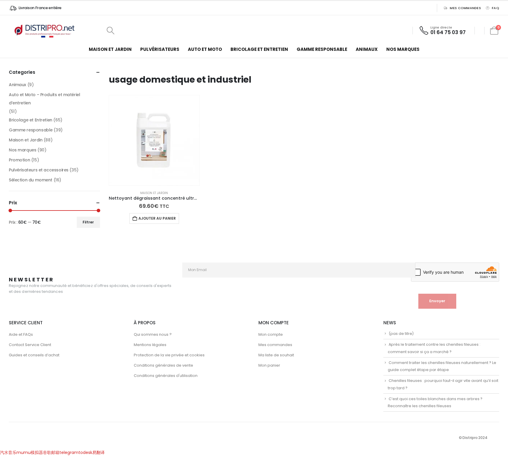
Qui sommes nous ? (153, 334)
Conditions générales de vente (163, 365)
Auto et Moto (205, 49)
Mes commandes (465, 8)
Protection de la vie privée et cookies (169, 355)
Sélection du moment (30, 180)
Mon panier (269, 365)
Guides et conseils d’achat (34, 355)
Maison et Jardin (110, 49)
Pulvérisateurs (159, 49)
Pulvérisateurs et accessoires (38, 170)
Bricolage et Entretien (259, 49)
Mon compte (270, 334)
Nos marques (403, 49)
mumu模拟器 (29, 452)
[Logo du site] (45, 30)
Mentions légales (150, 345)
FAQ (495, 8)
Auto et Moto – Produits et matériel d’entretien (44, 99)
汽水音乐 (8, 452)
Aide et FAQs (21, 334)
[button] (110, 30)
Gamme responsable (322, 49)
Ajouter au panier (157, 218)
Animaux (367, 49)
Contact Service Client (30, 345)
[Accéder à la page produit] (154, 140)
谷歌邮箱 (51, 452)
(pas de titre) (401, 333)
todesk (85, 452)
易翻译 (98, 452)
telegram (68, 452)
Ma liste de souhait (276, 355)
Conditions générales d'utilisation (166, 375)
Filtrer (88, 222)
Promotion (19, 160)
